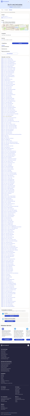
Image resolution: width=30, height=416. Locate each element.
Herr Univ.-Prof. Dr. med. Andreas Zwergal (10, 111)
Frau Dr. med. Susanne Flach (7, 90)
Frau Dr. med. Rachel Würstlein (8, 199)
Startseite (2, 12)
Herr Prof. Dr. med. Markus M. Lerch (9, 162)
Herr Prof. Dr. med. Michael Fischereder (9, 160)
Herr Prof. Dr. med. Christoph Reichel (9, 112)
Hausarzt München (3, 350)
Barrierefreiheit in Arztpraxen (5, 389)
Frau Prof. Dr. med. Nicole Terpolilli (8, 255)
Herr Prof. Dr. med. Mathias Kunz (8, 282)
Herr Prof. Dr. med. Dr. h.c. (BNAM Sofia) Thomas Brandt (12, 226)
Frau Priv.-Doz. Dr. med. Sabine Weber (9, 246)
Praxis (2, 9)
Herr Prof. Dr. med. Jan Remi (7, 238)
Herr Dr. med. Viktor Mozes (7, 140)
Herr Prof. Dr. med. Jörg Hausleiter (8, 65)
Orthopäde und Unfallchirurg (5, 380)
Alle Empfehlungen (10, 53)
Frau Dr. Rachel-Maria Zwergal (8, 85)
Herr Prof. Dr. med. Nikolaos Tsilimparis (9, 61)
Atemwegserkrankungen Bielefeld (6, 368)
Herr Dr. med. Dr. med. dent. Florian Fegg (9, 126)
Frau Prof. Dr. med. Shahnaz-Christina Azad (10, 211)
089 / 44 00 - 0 (5, 16)
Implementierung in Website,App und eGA (5, 400)
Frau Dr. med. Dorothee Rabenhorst (9, 76)
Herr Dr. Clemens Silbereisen (7, 266)
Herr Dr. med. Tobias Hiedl (7, 296)
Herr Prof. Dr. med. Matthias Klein (8, 120)
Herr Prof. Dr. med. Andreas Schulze (9, 229)
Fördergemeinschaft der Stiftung (20, 399)
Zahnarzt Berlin (3, 351)
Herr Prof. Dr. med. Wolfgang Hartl (8, 180)
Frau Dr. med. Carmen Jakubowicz (8, 99)
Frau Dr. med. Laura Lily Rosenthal (8, 183)
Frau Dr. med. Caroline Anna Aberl (8, 71)
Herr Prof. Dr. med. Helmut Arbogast (9, 153)
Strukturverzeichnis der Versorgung (6, 398)
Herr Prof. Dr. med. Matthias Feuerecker (9, 283)
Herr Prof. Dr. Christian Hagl (7, 178)
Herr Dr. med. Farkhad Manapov (8, 166)
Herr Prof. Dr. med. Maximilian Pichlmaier (9, 158)
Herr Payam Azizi (6, 135)
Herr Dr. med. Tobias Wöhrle (7, 298)
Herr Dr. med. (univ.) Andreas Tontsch (9, 124)
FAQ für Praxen (17, 389)
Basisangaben (17, 390)
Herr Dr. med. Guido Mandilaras (8, 130)
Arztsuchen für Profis (4, 401)
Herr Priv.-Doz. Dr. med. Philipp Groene (9, 289)
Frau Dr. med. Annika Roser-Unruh (8, 106)
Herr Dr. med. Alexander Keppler (8, 115)
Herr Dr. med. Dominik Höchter (8, 269)
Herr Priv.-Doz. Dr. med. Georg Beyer (9, 252)
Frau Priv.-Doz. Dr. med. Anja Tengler (9, 84)
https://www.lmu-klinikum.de (7, 17)
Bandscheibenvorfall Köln (4, 366)
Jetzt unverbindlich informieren (7, 339)
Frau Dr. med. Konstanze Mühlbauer (9, 306)
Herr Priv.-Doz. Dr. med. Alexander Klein (9, 152)
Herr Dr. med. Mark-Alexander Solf (8, 279)
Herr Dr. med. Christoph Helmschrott (9, 265)
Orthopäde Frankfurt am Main (5, 357)
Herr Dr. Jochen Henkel (6, 275)
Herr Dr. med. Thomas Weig (7, 294)
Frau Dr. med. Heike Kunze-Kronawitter (9, 301)
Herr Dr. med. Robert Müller (7, 102)
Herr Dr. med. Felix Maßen (7, 95)
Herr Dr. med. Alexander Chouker (8, 261)
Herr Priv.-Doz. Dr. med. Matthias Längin (9, 284)
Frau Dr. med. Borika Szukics (7, 242)
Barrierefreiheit (3, 409)
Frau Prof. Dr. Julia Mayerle (7, 165)
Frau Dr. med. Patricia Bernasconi (8, 256)
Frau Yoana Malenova (6, 147)
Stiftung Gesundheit (18, 398)
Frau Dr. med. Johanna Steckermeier (9, 81)
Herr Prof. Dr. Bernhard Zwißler (8, 167)
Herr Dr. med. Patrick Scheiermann (8, 287)
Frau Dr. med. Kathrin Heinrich (8, 233)
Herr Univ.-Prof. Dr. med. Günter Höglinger (10, 210)
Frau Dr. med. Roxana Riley (7, 86)
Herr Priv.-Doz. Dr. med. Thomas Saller (9, 293)
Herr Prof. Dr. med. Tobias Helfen (8, 221)
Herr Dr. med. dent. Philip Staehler (8, 234)
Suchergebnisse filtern (19, 339)
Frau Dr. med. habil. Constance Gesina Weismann (11, 143)
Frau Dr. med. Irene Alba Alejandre (8, 72)
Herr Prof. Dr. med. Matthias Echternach (9, 63)
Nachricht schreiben (10, 321)
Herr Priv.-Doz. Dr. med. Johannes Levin (9, 225)
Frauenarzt (2, 379)
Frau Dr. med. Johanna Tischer (8, 161)
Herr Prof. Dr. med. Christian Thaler (8, 176)
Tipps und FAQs (3, 388)
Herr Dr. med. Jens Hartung (7, 131)
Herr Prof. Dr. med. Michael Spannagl (9, 201)
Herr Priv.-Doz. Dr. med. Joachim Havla (9, 239)
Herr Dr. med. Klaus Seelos (7, 198)
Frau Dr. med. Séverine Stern (7, 235)
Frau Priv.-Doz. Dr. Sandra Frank (8, 260)
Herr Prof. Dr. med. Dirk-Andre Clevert (9, 197)
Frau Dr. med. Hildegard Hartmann (8, 302)
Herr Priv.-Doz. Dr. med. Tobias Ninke (9, 297)
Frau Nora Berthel (6, 144)
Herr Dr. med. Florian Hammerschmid (9, 94)
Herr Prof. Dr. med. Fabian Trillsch (8, 108)
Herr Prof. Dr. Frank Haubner (7, 74)
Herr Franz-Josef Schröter (7, 149)
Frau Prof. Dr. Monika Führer (7, 219)
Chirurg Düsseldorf (3, 356)
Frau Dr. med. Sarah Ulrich (7, 88)
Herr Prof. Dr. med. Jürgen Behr (8, 184)
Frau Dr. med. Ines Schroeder (7, 303)
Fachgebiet (6, 9)
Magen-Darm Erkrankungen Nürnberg (6, 362)
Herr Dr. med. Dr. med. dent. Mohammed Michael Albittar (12, 134)
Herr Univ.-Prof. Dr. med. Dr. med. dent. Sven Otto (11, 121)
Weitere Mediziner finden (4, 358)
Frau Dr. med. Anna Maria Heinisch (8, 156)
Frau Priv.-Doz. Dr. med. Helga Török (9, 243)
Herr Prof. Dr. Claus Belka (7, 170)
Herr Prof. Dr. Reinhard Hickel (8, 66)
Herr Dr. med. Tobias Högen (7, 104)
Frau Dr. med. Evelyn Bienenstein (8, 148)
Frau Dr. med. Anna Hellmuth (7, 244)
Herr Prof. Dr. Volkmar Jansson (8, 230)
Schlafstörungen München (4, 365)
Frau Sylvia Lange (6, 194)
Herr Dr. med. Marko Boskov (7, 133)
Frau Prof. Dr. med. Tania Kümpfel (8, 208)
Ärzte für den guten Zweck (19, 394)
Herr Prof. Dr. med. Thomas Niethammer (9, 151)
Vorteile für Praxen (18, 388)
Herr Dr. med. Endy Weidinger (8, 93)
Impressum (2, 405)
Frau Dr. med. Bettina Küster (7, 97)
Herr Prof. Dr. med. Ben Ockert (8, 224)
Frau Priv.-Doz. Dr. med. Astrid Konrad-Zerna (10, 247)
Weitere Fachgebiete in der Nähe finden (6, 383)
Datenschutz (3, 406)
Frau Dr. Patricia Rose (6, 257)
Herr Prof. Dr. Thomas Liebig (7, 220)
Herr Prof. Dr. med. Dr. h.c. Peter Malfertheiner (10, 228)
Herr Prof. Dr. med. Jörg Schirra (8, 253)
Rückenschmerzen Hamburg (5, 369)
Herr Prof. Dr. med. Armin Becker (8, 216)
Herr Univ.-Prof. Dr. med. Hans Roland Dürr (10, 174)
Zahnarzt (2, 377)
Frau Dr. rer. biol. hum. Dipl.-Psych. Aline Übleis (10, 113)
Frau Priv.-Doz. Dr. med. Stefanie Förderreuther (10, 206)
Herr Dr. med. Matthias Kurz (7, 280)
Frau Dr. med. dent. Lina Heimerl (8, 138)
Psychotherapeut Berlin (4, 354)
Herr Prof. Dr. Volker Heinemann (8, 175)
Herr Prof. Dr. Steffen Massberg (8, 188)
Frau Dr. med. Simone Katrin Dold (8, 237)
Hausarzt (2, 378)
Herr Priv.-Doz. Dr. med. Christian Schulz (9, 117)
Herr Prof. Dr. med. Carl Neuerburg (8, 62)
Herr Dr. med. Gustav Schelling (8, 270)
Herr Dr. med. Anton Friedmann (8, 262)
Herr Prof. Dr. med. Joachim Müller (8, 189)
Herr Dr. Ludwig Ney (6, 278)
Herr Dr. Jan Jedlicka (6, 274)
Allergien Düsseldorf (4, 367)
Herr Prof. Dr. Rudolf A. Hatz (7, 58)
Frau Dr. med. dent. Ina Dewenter (8, 129)
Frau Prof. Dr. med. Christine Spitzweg (9, 212)
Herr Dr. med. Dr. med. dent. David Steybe (10, 125)
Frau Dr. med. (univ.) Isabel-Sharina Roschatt (10, 142)
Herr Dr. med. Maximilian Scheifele (8, 98)
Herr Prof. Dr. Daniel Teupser (7, 171)
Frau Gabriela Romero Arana (7, 79)
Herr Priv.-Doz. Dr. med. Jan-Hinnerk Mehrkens (10, 273)
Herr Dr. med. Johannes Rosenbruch (9, 203)
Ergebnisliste (6, 12)
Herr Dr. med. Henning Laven (7, 271)
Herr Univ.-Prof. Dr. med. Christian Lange (9, 248)
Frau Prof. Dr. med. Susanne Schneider (9, 89)
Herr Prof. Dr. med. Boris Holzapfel (8, 75)
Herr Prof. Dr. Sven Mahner (7, 157)
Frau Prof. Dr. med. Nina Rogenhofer (9, 70)
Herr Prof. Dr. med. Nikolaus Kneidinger (9, 107)
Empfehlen (20, 43)
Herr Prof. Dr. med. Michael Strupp (8, 179)
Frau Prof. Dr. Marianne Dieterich (8, 169)
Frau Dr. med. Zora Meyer (7, 122)
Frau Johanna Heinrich (6, 80)
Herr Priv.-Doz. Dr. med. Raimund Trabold (9, 288)
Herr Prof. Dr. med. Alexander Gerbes (9, 185)
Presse (16, 400)
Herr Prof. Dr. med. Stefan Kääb (8, 103)
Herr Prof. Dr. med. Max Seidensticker (9, 67)
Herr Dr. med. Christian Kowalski (8, 264)
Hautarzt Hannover (3, 355)
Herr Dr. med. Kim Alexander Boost (8, 190)
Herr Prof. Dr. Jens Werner (7, 193)
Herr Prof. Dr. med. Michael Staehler (9, 215)
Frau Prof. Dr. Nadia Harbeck (7, 207)
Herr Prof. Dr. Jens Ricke (7, 202)
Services (10, 9)
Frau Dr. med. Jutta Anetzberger (8, 305)
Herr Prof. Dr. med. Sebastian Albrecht (9, 292)
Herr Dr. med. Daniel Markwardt (8, 251)
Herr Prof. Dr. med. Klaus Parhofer (8, 192)
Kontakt (16, 401)
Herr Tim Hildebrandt (6, 139)
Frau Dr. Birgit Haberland (7, 217)
